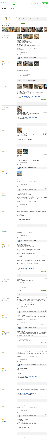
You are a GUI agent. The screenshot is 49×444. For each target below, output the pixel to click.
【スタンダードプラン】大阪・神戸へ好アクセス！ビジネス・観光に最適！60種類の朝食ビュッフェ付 (30, 96)
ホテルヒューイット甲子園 (8, 8)
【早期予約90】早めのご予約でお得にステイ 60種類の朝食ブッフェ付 (27, 268)
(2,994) (24, 12)
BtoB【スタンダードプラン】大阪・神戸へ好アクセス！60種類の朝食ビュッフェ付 (28, 393)
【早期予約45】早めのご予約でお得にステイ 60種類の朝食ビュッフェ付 (27, 426)
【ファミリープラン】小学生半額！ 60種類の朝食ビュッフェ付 (26, 138)
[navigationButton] (45, 29)
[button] (5, 29)
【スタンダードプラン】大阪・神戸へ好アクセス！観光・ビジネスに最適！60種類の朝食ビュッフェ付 (30, 117)
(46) (14, 12)
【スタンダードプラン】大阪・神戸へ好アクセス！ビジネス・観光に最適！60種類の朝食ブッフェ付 (30, 218)
